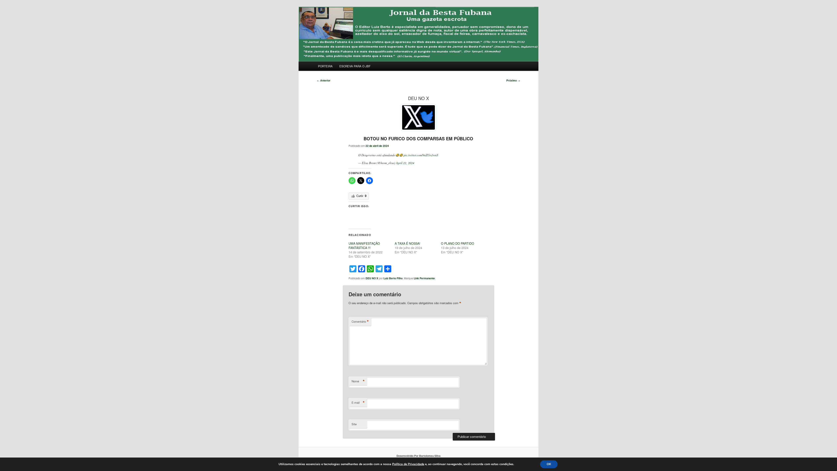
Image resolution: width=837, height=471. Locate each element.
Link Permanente (424, 278)
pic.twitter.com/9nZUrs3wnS (421, 155)
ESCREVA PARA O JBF (355, 66)
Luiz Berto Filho (393, 278)
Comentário (360, 321)
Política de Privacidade (408, 464)
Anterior (323, 80)
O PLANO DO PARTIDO (457, 243)
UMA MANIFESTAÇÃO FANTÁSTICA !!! (364, 245)
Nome (358, 381)
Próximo (513, 80)
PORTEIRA (325, 66)
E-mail (358, 402)
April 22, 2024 (405, 163)
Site (354, 424)
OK (549, 464)
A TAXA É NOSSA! (407, 243)
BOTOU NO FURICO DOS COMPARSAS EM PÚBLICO (418, 138)
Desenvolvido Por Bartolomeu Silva (418, 456)
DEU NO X (372, 278)
